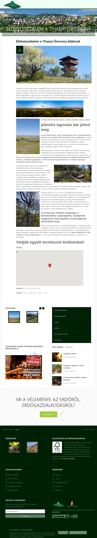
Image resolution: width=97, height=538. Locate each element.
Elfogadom (63, 533)
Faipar (57, 322)
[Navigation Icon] (93, 4)
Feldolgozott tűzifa (61, 482)
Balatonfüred (32, 293)
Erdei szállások (13, 475)
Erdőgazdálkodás (61, 310)
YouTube (73, 516)
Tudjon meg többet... (69, 459)
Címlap (17, 429)
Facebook (60, 516)
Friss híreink (57, 347)
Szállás (57, 328)
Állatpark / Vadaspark (15, 482)
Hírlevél (69, 347)
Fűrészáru (58, 486)
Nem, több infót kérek (78, 533)
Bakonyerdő (56, 512)
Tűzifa (57, 479)
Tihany (45, 293)
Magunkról (58, 340)
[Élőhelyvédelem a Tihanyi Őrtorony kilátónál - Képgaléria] (14, 322)
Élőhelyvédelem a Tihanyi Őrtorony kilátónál (48, 41)
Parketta (58, 475)
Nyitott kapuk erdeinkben (33, 288)
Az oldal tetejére (88, 429)
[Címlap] (12, 4)
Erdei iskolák (12, 479)
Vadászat (58, 490)
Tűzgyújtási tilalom (70, 354)
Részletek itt (48, 414)
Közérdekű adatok (14, 486)
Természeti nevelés (61, 334)
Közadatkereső (13, 490)
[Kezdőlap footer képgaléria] (14, 453)
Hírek (24, 293)
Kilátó (40, 293)
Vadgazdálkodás (60, 316)
